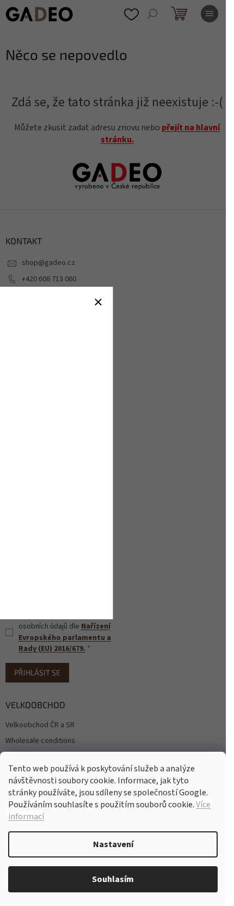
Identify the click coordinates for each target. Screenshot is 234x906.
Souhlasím (113, 879)
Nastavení (113, 844)
